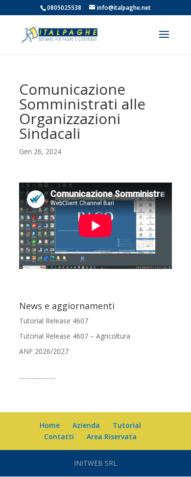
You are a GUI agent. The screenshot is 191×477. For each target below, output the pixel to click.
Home (50, 425)
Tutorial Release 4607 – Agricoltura (74, 336)
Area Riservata (112, 436)
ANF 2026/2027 (44, 351)
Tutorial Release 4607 (53, 320)
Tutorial (127, 425)
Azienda (86, 425)
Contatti (59, 436)
